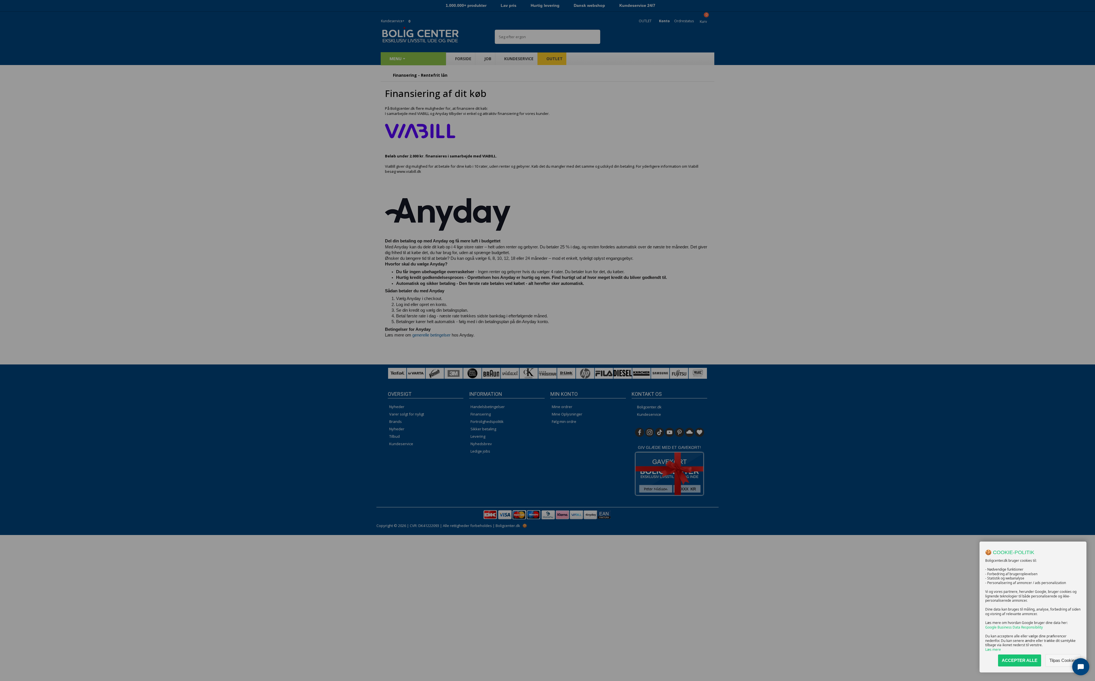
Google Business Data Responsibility (1014, 627)
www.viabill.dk (409, 171)
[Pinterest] (679, 432)
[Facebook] (639, 432)
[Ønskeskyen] (689, 432)
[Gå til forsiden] (386, 75)
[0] (404, 18)
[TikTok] (659, 432)
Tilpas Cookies (1063, 660)
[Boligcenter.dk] (433, 35)
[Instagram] (649, 432)
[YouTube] (669, 432)
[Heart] (699, 432)
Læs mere (993, 649)
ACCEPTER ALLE (1019, 660)
